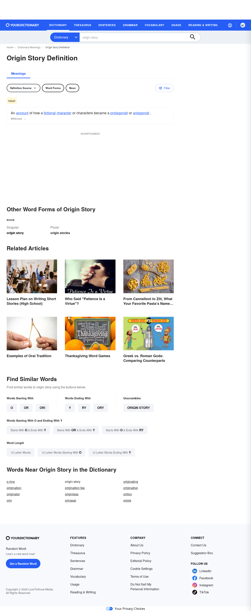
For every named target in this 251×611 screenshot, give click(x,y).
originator (13, 494)
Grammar (76, 568)
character (64, 112)
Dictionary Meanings (29, 47)
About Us (136, 545)
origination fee (75, 488)
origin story (138, 407)
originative (130, 488)
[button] (230, 25)
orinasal (70, 500)
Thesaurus (77, 553)
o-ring (11, 481)
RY (84, 407)
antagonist (141, 112)
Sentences (77, 560)
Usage (74, 584)
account (22, 112)
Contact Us (198, 545)
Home (10, 47)
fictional (50, 112)
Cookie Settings (141, 568)
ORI (42, 407)
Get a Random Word (23, 564)
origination (14, 488)
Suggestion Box (202, 553)
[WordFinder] (242, 25)
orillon (127, 494)
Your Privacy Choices (130, 608)
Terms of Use (139, 576)
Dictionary (61, 37)
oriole (127, 500)
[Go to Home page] (22, 25)
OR (26, 407)
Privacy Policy (140, 553)
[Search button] (194, 37)
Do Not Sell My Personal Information (144, 586)
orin (9, 500)
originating (130, 481)
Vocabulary (78, 576)
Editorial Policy (140, 560)
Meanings (18, 73)
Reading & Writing (83, 592)
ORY (100, 407)
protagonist (119, 112)
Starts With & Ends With (28, 430)
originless (71, 494)
